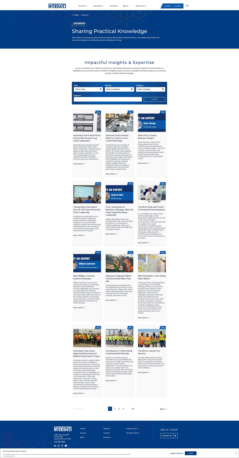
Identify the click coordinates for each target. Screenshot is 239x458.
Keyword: (77, 95)
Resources (140, 6)
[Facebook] (62, 446)
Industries (97, 6)
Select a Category (144, 89)
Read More (78, 164)
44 (133, 409)
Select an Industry (113, 89)
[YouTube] (66, 446)
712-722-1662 (59, 442)
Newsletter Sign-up (132, 433)
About (125, 6)
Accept (190, 453)
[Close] (236, 453)
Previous (79, 409)
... (127, 409)
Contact (178, 6)
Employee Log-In (132, 428)
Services (82, 6)
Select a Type (80, 89)
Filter (154, 99)
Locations (114, 6)
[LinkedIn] (55, 446)
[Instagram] (59, 446)
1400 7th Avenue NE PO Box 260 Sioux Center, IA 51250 (62, 437)
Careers (168, 6)
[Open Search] (187, 5)
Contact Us (167, 436)
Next (162, 409)
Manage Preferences (176, 453)
